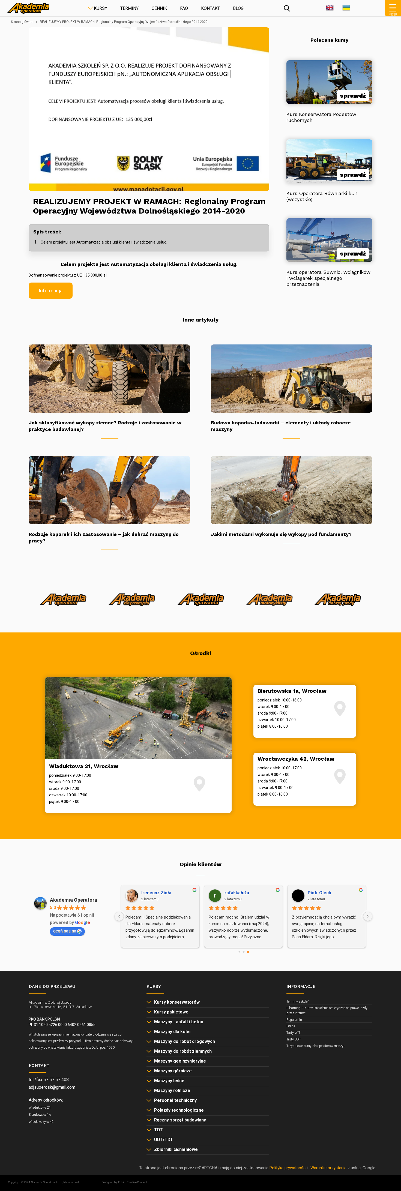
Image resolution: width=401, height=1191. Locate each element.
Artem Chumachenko (297, 892)
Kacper (199, 892)
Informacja (50, 290)
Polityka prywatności (288, 1167)
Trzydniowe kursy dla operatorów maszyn (315, 1046)
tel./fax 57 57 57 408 (49, 1079)
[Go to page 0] (239, 952)
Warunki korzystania (328, 1167)
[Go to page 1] (243, 952)
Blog (238, 8)
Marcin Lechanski (127, 892)
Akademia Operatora (73, 900)
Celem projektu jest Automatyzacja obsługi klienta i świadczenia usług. (104, 242)
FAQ (184, 8)
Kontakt (210, 8)
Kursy (100, 8)
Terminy (129, 8)
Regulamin (294, 1020)
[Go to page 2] (248, 951)
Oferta (290, 1026)
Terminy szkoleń (297, 1001)
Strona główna (21, 22)
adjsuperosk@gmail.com (52, 1087)
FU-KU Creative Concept (132, 1182)
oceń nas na (64, 931)
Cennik (159, 8)
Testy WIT (293, 1033)
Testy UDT (293, 1039)
